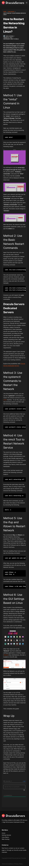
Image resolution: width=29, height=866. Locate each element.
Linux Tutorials (14, 39)
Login (24, 781)
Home (3, 833)
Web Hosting (5, 839)
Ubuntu (6, 655)
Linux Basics (6, 39)
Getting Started (6, 835)
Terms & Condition (7, 864)
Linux (4, 400)
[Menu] (26, 2)
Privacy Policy (18, 864)
